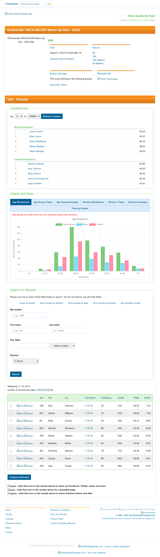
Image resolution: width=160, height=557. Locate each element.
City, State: (15, 340)
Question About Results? (62, 59)
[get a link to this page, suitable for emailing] (136, 509)
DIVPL (121, 398)
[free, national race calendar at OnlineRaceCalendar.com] (82, 552)
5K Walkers (98, 63)
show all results (27, 303)
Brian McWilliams (38, 141)
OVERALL (106, 398)
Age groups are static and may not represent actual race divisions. (45, 214)
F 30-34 (89, 405)
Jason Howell (36, 131)
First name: (15, 325)
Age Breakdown (20, 202)
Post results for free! (141, 16)
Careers (8, 532)
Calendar (9, 519)
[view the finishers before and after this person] (28, 405)
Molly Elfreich (34, 173)
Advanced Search (13, 523)
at (25, 116)
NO (41, 398)
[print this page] (108, 509)
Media (8, 528)
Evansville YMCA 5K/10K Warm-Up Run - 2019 (43, 30)
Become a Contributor (60, 510)
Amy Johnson (34, 168)
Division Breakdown (93, 202)
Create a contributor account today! (137, 20)
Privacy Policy (57, 519)
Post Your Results (58, 514)
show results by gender (104, 303)
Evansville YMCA (58, 85)
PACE (147, 398)
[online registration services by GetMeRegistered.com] (104, 545)
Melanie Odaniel (36, 163)
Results (8, 514)
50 (47, 390)
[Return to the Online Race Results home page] (18, 13)
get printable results (130, 303)
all (51, 390)
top (11, 116)
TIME (136, 398)
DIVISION (90, 398)
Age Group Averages (67, 202)
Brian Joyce (35, 136)
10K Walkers (98, 60)
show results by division (51, 303)
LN (66, 398)
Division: (14, 355)
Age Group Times (43, 202)
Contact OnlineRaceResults (62, 523)
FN (49, 398)
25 (43, 390)
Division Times (116, 202)
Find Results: (12, 4)
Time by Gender (80, 208)
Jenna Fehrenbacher (38, 178)
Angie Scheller (35, 183)
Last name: (54, 325)
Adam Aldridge (37, 151)
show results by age (78, 303)
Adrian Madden (37, 146)
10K (94, 56)
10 (38, 390)
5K (93, 52)
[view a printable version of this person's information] (20, 405)
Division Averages (138, 202)
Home (8, 510)
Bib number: (16, 310)
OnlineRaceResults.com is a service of (128, 518)
